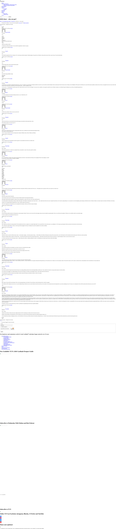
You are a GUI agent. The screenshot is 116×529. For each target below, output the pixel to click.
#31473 (11, 134)
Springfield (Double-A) (7, 339)
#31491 (11, 216)
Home (1, 21)
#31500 (11, 253)
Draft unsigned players (7, 344)
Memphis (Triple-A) (6, 338)
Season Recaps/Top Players (6, 347)
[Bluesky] (58, 519)
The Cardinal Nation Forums (6, 21)
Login (3, 15)
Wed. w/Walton (4, 6)
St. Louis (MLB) (6, 337)
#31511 (11, 274)
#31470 (11, 113)
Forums (3, 12)
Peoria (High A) (6, 340)
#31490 (11, 205)
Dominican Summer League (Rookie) (9, 342)
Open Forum (5, 13)
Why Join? (3, 10)
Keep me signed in (4, 326)
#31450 (11, 28)
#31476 (11, 142)
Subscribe (3, 11)
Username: (2, 324)
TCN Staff (5, 8)
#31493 (11, 227)
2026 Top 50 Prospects (5, 3)
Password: (2, 325)
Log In (2, 331)
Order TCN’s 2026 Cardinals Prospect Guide (10, 4)
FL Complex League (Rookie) (8, 341)
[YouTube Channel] (58, 522)
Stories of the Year (4, 348)
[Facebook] (58, 516)
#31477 (11, 151)
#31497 (11, 239)
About (3, 7)
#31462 (11, 88)
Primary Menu (2, 1)
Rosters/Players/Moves (5, 336)
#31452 (11, 47)
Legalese (5, 9)
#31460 (11, 78)
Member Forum (6, 14)
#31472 (11, 124)
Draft (2, 346)
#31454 (11, 56)
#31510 (11, 262)
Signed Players (6, 343)
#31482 (11, 180)
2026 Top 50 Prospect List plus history (9, 5)
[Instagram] (58, 518)
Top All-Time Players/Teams (6, 349)
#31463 (11, 96)
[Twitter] (58, 520)
